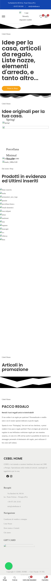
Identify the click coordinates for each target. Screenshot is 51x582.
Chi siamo (7, 533)
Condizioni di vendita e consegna (15, 519)
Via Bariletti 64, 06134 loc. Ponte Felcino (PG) (21, 3)
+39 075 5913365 (18, 6)
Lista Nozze (8, 524)
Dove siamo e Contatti (11, 528)
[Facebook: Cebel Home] (7, 477)
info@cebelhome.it (33, 6)
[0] (40, 16)
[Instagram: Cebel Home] (11, 477)
